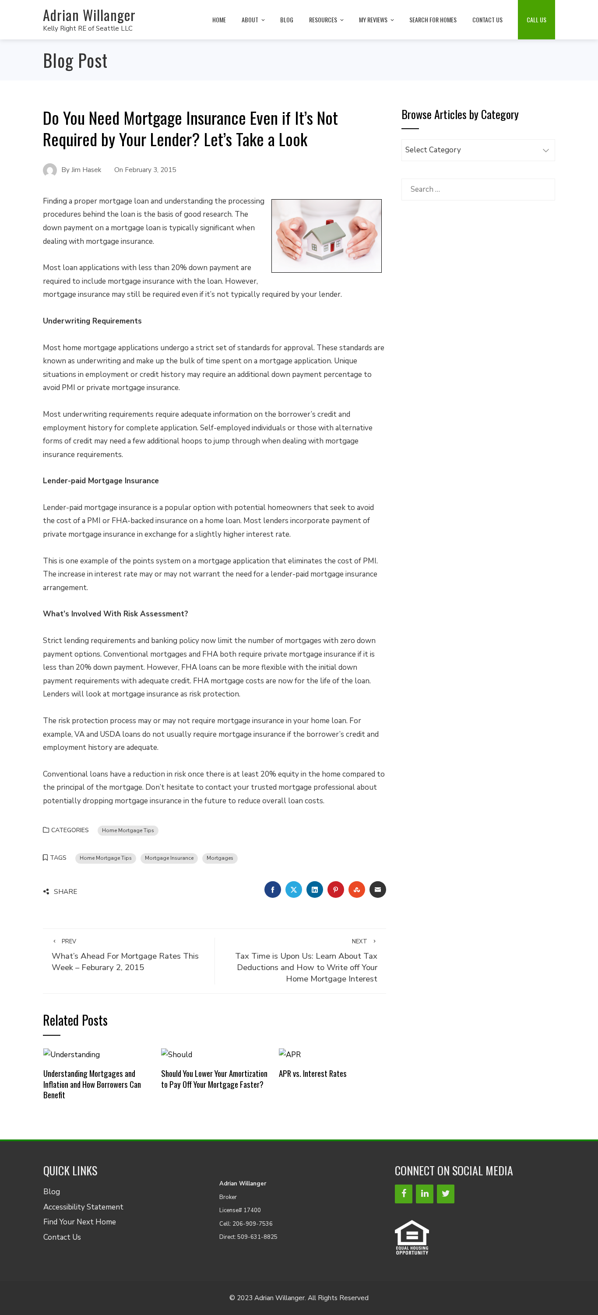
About (250, 19)
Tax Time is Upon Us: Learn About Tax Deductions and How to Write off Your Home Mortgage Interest (306, 961)
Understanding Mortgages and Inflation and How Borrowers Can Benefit (92, 1084)
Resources (323, 19)
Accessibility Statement (83, 1207)
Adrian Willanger (89, 14)
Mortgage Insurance (169, 857)
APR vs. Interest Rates (313, 1073)
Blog (286, 19)
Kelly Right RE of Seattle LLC (88, 28)
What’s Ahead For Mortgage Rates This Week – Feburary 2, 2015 (125, 955)
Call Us (536, 19)
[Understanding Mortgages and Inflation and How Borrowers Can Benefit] (71, 1054)
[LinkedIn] (424, 1194)
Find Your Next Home (79, 1222)
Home (219, 19)
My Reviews (373, 19)
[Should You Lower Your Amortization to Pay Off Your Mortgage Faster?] (176, 1054)
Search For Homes (433, 19)
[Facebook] (403, 1194)
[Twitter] (445, 1194)
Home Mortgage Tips (128, 830)
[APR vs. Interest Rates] (290, 1054)
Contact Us (487, 19)
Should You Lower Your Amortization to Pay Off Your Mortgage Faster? (214, 1078)
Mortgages (220, 857)
